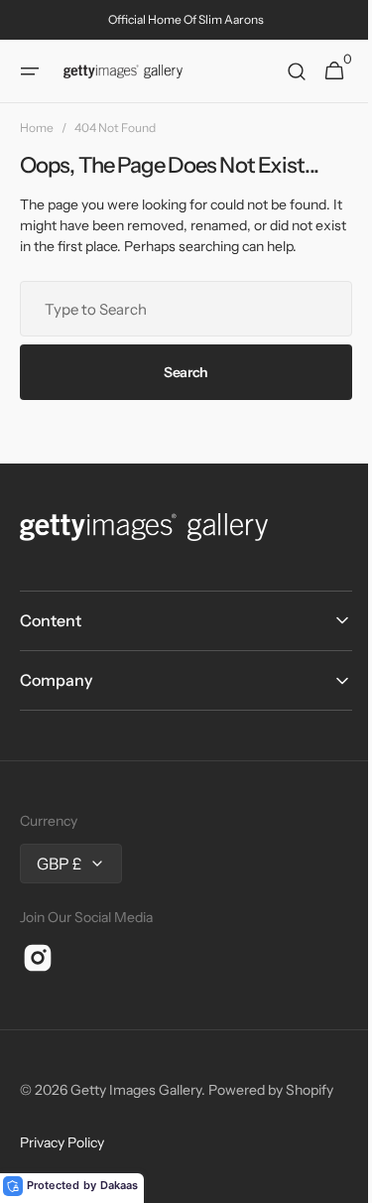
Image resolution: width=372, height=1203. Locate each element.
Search (178, 372)
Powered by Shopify (270, 1090)
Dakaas (119, 1185)
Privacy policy (62, 1142)
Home (37, 127)
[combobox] (178, 308)
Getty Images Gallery (135, 1090)
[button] (30, 71)
